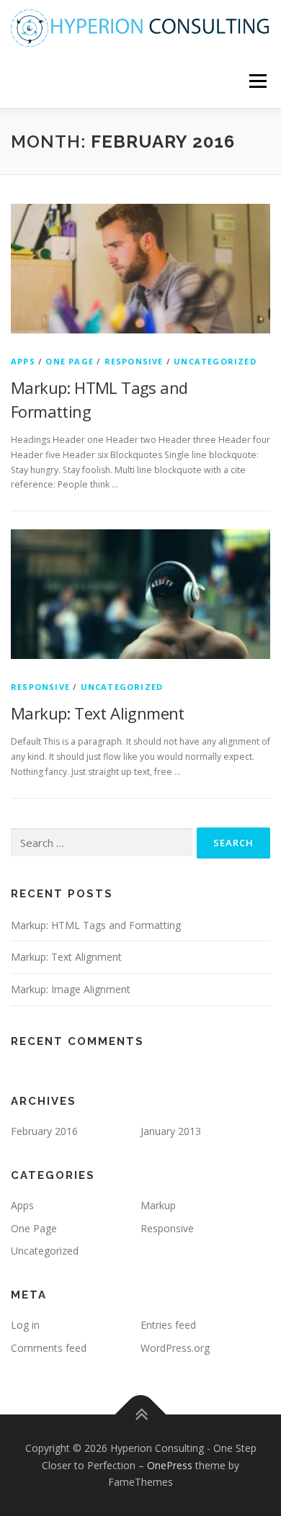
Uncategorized (215, 361)
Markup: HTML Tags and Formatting (96, 925)
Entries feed (168, 1325)
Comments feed (48, 1348)
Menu (257, 81)
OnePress (169, 1465)
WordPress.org (175, 1348)
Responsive (134, 361)
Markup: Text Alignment (97, 713)
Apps (23, 361)
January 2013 (170, 1131)
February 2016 (44, 1131)
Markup (158, 1205)
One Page (69, 361)
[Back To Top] (140, 1414)
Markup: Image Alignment (70, 989)
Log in (25, 1325)
